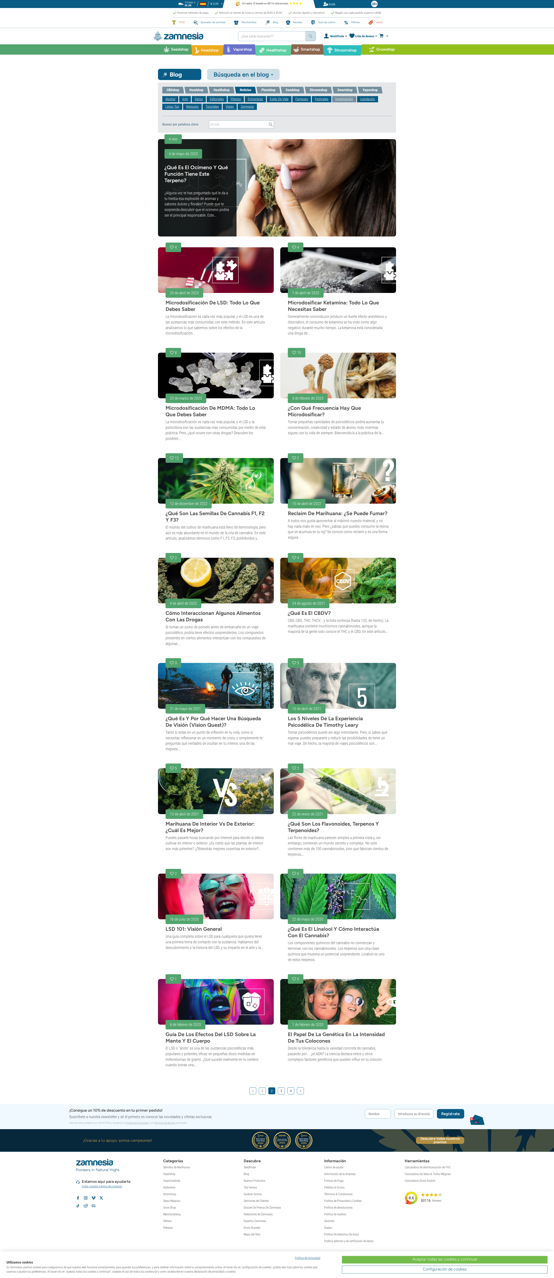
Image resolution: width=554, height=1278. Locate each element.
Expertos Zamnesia (255, 1221)
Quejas (328, 1227)
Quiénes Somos (253, 1194)
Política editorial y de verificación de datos (349, 1241)
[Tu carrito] (385, 36)
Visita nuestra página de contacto (102, 1186)
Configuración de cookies (445, 1269)
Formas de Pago (334, 1180)
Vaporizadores (171, 1180)
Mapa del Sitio (252, 1234)
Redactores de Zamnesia (258, 1214)
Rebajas (168, 1227)
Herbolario (169, 1187)
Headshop (169, 1174)
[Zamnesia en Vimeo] (93, 1198)
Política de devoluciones (338, 1207)
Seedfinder (250, 1167)
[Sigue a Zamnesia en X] (101, 1198)
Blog (246, 1174)
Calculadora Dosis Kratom (420, 1180)
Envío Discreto (252, 1227)
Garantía (329, 1221)
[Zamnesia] (192, 36)
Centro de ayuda (333, 1167)
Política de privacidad (307, 1258)
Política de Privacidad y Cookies (343, 1200)
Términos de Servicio (165, 1122)
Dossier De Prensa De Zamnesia (262, 1207)
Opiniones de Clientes (256, 1200)
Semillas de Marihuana (176, 1167)
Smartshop (169, 1194)
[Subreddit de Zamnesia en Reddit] (86, 1206)
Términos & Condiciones (338, 1194)
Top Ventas (250, 1187)
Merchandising (171, 1214)
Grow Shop (169, 1207)
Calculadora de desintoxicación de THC (428, 1167)
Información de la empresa (340, 1174)
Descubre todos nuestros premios (440, 1140)
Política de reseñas (335, 1214)
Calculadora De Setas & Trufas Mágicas (428, 1174)
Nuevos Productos (254, 1180)
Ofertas (167, 1221)
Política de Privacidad (137, 1122)
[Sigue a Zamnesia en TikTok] (78, 1206)
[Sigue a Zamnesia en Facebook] (78, 1198)
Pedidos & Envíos (334, 1187)
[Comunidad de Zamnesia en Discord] (93, 1206)
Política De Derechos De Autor (341, 1234)
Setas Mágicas (171, 1200)
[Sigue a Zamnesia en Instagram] (86, 1198)
